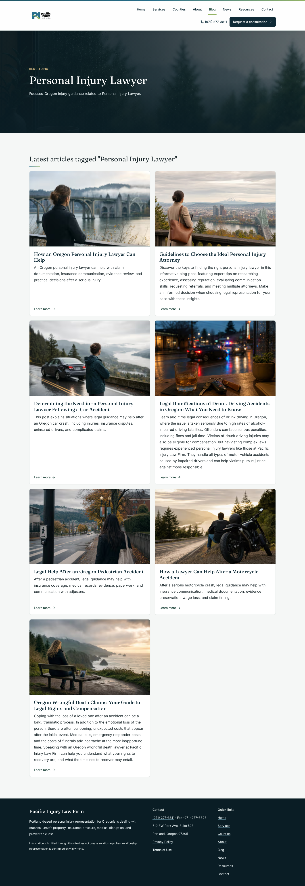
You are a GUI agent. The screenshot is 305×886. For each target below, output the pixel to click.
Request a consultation (250, 22)
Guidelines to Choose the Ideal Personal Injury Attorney (212, 257)
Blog (212, 9)
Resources (246, 9)
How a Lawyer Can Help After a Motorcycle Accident (208, 575)
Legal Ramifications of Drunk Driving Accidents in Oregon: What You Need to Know (214, 406)
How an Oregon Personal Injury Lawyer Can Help (85, 257)
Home (141, 9)
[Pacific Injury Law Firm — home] (40, 16)
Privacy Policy (162, 842)
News (227, 9)
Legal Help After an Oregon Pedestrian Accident (89, 572)
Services (158, 9)
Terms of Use (162, 850)
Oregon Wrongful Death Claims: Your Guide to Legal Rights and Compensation (87, 705)
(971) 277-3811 (216, 22)
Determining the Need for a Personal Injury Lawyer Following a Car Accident (83, 406)
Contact (267, 9)
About (197, 9)
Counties (179, 9)
